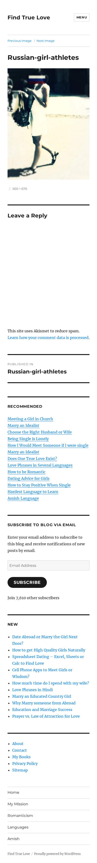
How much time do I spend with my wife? (50, 683)
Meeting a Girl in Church (30, 418)
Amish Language (23, 498)
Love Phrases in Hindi (32, 689)
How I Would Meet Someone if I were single (48, 445)
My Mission (18, 804)
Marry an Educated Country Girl (41, 696)
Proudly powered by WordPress (57, 854)
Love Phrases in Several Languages (40, 465)
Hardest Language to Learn (33, 491)
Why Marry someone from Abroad (44, 703)
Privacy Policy (25, 763)
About (18, 743)
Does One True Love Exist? (32, 458)
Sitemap (20, 770)
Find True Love (29, 17)
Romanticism (20, 815)
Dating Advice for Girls (28, 478)
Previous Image (20, 41)
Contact (19, 750)
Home (13, 792)
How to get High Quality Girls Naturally (48, 650)
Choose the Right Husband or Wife (40, 432)
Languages (18, 827)
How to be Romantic (26, 471)
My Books (21, 757)
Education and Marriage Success (42, 709)
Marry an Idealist (23, 425)
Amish (14, 839)
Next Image (45, 41)
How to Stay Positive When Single (39, 485)
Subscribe (27, 582)
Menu (82, 17)
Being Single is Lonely (28, 438)
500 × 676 (19, 189)
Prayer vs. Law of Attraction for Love (46, 716)
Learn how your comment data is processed (48, 337)
